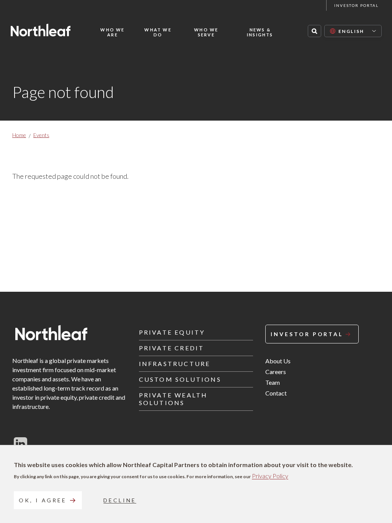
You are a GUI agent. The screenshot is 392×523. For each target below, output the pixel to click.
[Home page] (40, 30)
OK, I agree (43, 500)
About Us (278, 360)
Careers (275, 371)
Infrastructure (175, 363)
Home (19, 135)
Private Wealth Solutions (173, 398)
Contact (276, 393)
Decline (119, 500)
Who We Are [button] (112, 32)
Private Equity (172, 332)
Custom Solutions (180, 379)
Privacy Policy (270, 475)
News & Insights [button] (260, 32)
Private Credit (171, 347)
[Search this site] (314, 31)
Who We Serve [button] (206, 32)
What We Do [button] (157, 32)
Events (41, 135)
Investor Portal (356, 5)
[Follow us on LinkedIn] (20, 444)
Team (272, 382)
